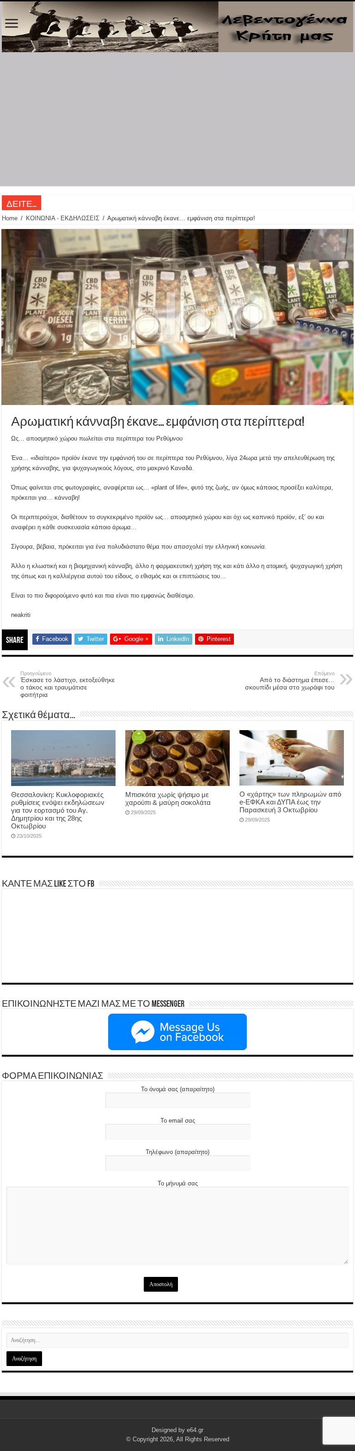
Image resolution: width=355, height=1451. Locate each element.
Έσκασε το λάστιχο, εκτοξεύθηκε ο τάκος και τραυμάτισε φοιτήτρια (67, 684)
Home (10, 218)
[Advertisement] (177, 121)
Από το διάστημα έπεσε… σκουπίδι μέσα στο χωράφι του (290, 681)
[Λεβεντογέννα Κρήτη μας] (177, 26)
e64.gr (195, 1430)
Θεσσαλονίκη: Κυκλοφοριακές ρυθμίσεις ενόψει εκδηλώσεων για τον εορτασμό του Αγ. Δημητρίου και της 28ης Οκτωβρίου (57, 810)
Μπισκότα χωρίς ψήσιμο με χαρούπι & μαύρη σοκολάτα (168, 798)
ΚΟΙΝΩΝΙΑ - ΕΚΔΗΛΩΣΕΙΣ (62, 218)
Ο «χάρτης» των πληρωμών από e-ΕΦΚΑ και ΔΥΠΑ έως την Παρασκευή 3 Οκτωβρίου (290, 802)
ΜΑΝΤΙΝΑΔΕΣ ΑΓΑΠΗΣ (76, 202)
